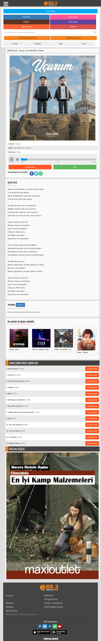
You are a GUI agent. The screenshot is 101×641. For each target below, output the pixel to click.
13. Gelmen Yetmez (16, 443)
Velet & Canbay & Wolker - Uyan (41, 349)
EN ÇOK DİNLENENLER (27, 38)
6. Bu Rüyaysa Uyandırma (18, 400)
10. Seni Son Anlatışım (17, 425)
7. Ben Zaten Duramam (17, 406)
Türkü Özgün (73, 22)
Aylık (61, 44)
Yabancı (73, 27)
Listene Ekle (30, 167)
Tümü (83, 44)
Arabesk (26, 22)
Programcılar (51, 599)
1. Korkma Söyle (15, 369)
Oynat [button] (11, 159)
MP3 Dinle (9, 614)
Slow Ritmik (73, 17)
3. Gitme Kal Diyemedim (18, 381)
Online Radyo (23, 614)
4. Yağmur (12, 387)
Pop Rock (26, 17)
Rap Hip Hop (26, 27)
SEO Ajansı (11, 611)
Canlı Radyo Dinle (53, 607)
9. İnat (11, 418)
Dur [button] (17, 159)
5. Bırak (11, 394)
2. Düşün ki (13, 375)
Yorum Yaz (20, 305)
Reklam (10, 603)
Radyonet (9, 596)
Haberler (48, 595)
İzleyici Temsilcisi (53, 603)
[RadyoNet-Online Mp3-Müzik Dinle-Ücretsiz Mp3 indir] (50, 3)
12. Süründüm (14, 437)
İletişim (10, 607)
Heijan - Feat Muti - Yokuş (63, 349)
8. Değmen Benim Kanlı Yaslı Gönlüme (22, 412)
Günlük (15, 44)
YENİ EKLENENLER (73, 38)
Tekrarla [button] (58, 162)
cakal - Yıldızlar (82, 352)
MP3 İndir (16, 614)
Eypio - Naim (14, 349)
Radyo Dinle (32, 614)
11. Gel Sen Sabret (15, 431)
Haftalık (38, 44)
